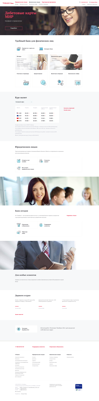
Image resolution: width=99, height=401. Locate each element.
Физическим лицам (34, 2)
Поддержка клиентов (38, 346)
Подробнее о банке (71, 215)
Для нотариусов (18, 376)
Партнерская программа (49, 2)
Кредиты (34, 360)
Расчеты (34, 357)
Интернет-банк (94, 2)
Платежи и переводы (43, 4)
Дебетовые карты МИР (20, 14)
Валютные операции (57, 73)
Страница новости (70, 357)
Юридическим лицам (21, 2)
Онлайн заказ (67, 110)
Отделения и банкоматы (92, 4)
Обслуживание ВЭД (36, 362)
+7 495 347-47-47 (84, 2)
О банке (83, 4)
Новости (69, 354)
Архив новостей (19, 314)
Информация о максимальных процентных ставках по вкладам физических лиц (56, 385)
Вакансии (17, 370)
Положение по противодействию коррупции (21, 363)
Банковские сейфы (33, 4)
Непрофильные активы (19, 368)
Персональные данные (19, 366)
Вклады (19, 56)
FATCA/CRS (17, 365)
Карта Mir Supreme (56, 60)
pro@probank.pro (23, 389)
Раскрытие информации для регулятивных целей (20, 373)
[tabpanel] (49, 20)
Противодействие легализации (21, 360)
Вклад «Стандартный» (22, 58)
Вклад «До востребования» (23, 64)
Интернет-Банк (35, 365)
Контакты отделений (69, 108)
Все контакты (18, 391)
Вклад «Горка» (20, 62)
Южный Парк (24, 393)
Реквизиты (17, 358)
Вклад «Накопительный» (22, 65)
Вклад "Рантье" (20, 60)
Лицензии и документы (19, 357)
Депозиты (34, 358)
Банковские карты (24, 4)
